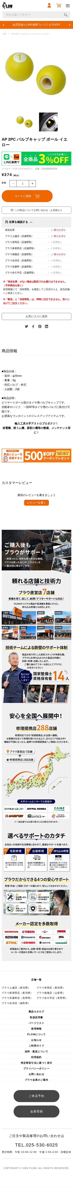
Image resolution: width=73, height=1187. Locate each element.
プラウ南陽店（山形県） (50, 992)
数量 (4, 183)
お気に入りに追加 (36, 316)
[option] (36, 74)
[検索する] (65, 14)
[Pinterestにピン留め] (40, 326)
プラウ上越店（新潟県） (16, 987)
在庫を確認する (18, 221)
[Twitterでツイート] (26, 326)
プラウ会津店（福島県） (16, 1003)
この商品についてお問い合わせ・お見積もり (38, 210)
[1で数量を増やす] (32, 183)
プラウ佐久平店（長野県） (52, 998)
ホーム (4, 34)
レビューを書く (36, 502)
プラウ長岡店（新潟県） (50, 987)
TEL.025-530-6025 (36, 1145)
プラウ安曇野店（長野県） (17, 998)
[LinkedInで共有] (46, 326)
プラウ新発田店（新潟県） (17, 992)
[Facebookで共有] (33, 326)
